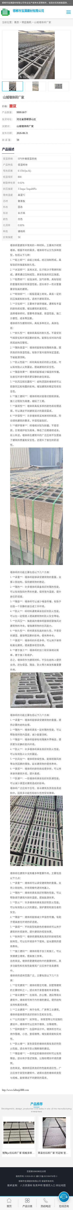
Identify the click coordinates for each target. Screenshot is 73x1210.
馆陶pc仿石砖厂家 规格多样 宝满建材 (22, 1153)
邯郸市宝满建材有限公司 (30, 1181)
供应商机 (26, 22)
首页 (16, 22)
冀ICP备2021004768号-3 (46, 1176)
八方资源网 (26, 1185)
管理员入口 (49, 1185)
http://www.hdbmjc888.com (15, 1090)
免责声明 (38, 1185)
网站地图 (61, 1185)
